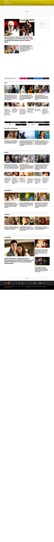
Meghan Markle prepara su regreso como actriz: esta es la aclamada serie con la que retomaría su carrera (38, 181)
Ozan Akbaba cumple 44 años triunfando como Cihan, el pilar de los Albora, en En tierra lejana (27, 228)
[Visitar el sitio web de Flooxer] (48, 283)
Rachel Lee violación (28, 0)
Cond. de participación (43, 286)
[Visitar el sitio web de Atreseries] (31, 283)
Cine (20, 4)
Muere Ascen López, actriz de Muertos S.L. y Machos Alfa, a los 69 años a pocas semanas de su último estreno (41, 205)
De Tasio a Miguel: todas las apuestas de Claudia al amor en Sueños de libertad (11, 228)
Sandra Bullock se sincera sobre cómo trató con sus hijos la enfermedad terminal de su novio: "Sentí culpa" (30, 110)
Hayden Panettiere (34, 0)
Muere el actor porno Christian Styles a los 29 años (38, 110)
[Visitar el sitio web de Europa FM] (37, 283)
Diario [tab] (10, 124)
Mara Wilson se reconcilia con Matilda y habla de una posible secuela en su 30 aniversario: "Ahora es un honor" (41, 252)
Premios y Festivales (15, 4)
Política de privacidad (32, 286)
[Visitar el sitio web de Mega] (28, 283)
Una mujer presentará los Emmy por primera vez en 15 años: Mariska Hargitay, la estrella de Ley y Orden (42, 142)
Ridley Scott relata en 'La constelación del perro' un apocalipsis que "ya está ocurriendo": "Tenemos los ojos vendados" (10, 97)
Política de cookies (38, 286)
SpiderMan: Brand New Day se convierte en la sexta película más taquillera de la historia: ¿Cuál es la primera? (45, 111)
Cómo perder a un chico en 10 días (14, 0)
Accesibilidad (28, 287)
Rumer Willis (38, 0)
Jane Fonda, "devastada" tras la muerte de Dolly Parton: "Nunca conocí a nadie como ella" (15, 110)
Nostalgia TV (23, 4)
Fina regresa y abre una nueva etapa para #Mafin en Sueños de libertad (42, 228)
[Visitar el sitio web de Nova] (25, 283)
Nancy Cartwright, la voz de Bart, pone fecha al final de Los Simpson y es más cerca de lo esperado (26, 204)
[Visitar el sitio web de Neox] (22, 283)
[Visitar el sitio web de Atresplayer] (44, 283)
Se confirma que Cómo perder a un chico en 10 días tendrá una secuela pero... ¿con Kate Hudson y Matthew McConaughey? (23, 111)
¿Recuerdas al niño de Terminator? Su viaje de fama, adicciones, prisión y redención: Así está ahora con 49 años (41, 269)
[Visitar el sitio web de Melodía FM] (40, 283)
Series (6, 4)
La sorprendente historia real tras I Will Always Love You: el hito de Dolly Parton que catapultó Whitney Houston (26, 97)
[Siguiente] (49, 0)
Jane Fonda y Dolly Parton (22, 0)
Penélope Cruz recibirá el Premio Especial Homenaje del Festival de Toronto (11, 142)
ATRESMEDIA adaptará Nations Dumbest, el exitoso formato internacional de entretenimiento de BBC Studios (11, 205)
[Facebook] (38, 78)
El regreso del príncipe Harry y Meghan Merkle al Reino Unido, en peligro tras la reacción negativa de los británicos (42, 167)
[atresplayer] (45, 3)
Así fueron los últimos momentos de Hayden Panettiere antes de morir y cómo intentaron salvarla (23, 180)
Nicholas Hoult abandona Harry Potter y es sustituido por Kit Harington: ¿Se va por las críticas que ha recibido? (11, 166)
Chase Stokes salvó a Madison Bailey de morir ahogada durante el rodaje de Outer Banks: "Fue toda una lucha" (30, 181)
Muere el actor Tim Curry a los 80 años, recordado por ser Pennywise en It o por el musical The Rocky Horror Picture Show (18, 39)
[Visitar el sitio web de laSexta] (19, 283)
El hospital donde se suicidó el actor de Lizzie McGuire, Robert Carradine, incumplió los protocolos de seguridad (7, 180)
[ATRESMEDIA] (7, 283)
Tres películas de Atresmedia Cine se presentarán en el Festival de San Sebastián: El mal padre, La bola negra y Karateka (27, 143)
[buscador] (49, 3)
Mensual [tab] (21, 124)
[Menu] (49, 4)
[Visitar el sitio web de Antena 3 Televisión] (16, 283)
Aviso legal (28, 286)
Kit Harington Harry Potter (43, 0)
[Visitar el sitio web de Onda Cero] (34, 283)
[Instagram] (23, 78)
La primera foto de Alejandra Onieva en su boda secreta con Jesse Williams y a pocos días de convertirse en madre (27, 167)
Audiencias (31, 4)
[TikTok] (30, 78)
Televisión (9, 4)
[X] (45, 78)
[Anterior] (9, 0)
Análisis (27, 4)
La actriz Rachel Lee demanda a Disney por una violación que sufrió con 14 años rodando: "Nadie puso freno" (41, 97)
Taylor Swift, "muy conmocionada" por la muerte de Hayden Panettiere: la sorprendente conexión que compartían (45, 180)
